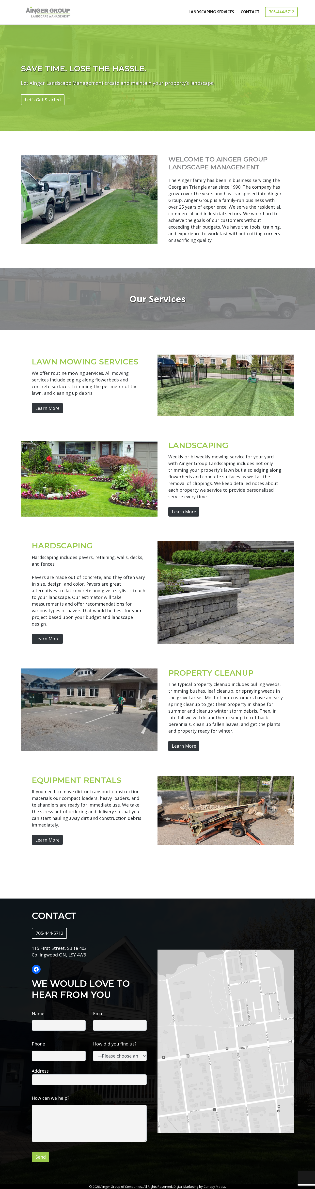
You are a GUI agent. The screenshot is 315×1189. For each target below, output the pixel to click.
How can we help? (50, 1098)
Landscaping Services (211, 12)
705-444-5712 (281, 12)
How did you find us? (115, 1044)
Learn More (47, 408)
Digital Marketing (185, 1186)
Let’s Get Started (43, 100)
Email (99, 1013)
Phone (38, 1044)
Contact (250, 12)
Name (38, 1013)
